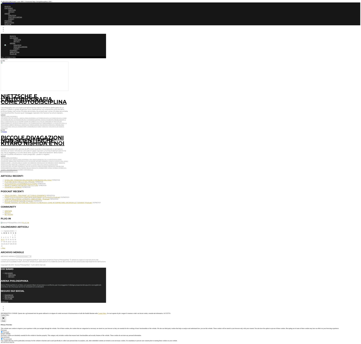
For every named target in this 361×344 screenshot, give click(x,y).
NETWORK (9, 214)
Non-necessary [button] (5, 337)
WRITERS (12, 10)
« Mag (3, 248)
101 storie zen (6, 159)
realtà (35, 168)
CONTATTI (8, 27)
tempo (3, 170)
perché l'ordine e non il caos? (24, 164)
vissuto (45, 126)
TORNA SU (4, 302)
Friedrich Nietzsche (53, 121)
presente (52, 166)
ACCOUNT (8, 31)
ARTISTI (11, 12)
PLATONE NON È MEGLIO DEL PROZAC (20, 182)
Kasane (32, 161)
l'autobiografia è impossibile (39, 123)
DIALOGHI (12, 15)
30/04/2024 (4, 59)
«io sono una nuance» (10, 118)
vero (39, 126)
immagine (13, 161)
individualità (23, 161)
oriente (61, 163)
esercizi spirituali (31, 121)
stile (50, 168)
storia (55, 168)
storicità (62, 168)
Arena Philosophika (9, 116)
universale (28, 170)
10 (2, 239)
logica (51, 161)
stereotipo (22, 126)
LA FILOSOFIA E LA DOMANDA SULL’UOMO (21, 184)
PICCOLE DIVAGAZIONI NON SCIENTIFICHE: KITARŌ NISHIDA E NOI (32, 140)
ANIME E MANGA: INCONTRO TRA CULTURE (21, 185)
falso (42, 121)
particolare (6, 164)
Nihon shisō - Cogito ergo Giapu (14, 163)
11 (3, 239)
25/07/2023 (4, 128)
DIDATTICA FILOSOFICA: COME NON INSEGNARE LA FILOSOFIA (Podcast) (32, 197)
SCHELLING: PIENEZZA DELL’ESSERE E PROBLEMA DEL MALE (28, 180)
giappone (4, 161)
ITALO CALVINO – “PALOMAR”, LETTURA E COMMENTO (25, 195)
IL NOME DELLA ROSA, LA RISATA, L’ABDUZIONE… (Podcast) (27, 199)
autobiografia (42, 118)
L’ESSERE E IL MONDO (13, 187)
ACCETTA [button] (167, 313)
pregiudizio (43, 166)
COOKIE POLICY (10, 310)
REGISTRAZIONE (11, 29)
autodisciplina (20, 120)
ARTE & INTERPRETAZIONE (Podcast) (19, 201)
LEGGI (3, 115)
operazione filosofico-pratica (42, 125)
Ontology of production (47, 163)
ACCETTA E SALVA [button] (7, 342)
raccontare (6, 126)
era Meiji (33, 159)
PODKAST (8, 21)
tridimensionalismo (14, 170)
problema (60, 125)
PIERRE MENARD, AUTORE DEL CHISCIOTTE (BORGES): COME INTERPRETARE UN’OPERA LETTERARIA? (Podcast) (48, 203)
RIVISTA (8, 6)
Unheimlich (32, 126)
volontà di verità (56, 126)
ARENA (7, 14)
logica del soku (61, 161)
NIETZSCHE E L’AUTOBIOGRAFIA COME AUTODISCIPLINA (34, 99)
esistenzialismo (55, 159)
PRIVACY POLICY (11, 308)
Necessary (6, 332)
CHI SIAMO (9, 8)
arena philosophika (27, 118)
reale (29, 168)
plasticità (33, 166)
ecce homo (19, 121)
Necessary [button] (4, 330)
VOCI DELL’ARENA (15, 17)
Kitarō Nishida (42, 161)
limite (11, 125)
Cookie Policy (102, 313)
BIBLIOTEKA (9, 23)
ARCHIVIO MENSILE (8, 256)
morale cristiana (21, 125)
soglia (14, 126)
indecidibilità (7, 123)
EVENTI (11, 19)
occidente (32, 163)
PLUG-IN (8, 24)
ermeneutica (42, 159)
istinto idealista (20, 123)
